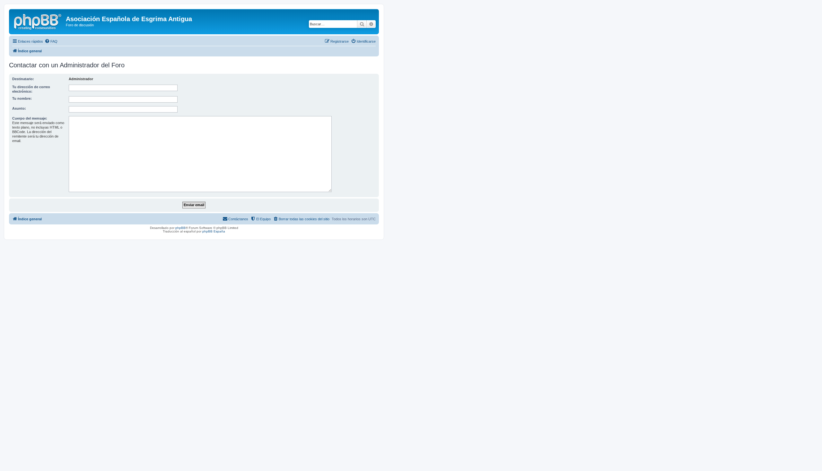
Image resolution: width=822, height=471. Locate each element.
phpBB (180, 228)
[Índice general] (38, 21)
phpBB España (213, 231)
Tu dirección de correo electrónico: (31, 89)
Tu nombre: (22, 98)
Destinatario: (23, 79)
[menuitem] (51, 41)
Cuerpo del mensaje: (29, 118)
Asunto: (19, 108)
